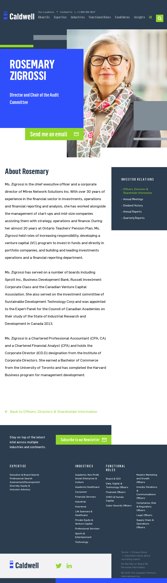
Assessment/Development (25, 482)
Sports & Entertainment (83, 535)
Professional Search (21, 478)
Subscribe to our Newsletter (80, 439)
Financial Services (85, 496)
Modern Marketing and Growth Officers (146, 478)
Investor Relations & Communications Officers (146, 492)
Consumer (81, 491)
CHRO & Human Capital (115, 499)
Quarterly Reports (134, 217)
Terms (124, 552)
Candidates (122, 17)
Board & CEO (113, 478)
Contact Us (66, 12)
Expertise (60, 17)
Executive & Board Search (24, 474)
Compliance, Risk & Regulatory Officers (146, 506)
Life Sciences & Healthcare (83, 513)
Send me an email (48, 134)
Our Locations (46, 12)
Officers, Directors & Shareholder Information (137, 191)
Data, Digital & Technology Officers (117, 485)
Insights (139, 17)
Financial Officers (115, 492)
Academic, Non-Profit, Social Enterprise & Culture (87, 478)
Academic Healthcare (87, 487)
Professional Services (87, 528)
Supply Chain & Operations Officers (145, 524)
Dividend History (133, 205)
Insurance (80, 506)
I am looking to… (159, 18)
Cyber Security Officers (119, 505)
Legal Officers (144, 515)
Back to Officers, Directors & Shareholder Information (53, 411)
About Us (44, 17)
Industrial (80, 501)
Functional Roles (100, 17)
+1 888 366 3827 (86, 12)
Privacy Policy (139, 552)
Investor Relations (150, 18)
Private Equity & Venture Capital (84, 522)
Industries (78, 17)
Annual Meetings (133, 199)
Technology (81, 542)
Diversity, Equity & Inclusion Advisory (20, 487)
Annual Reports (132, 211)
